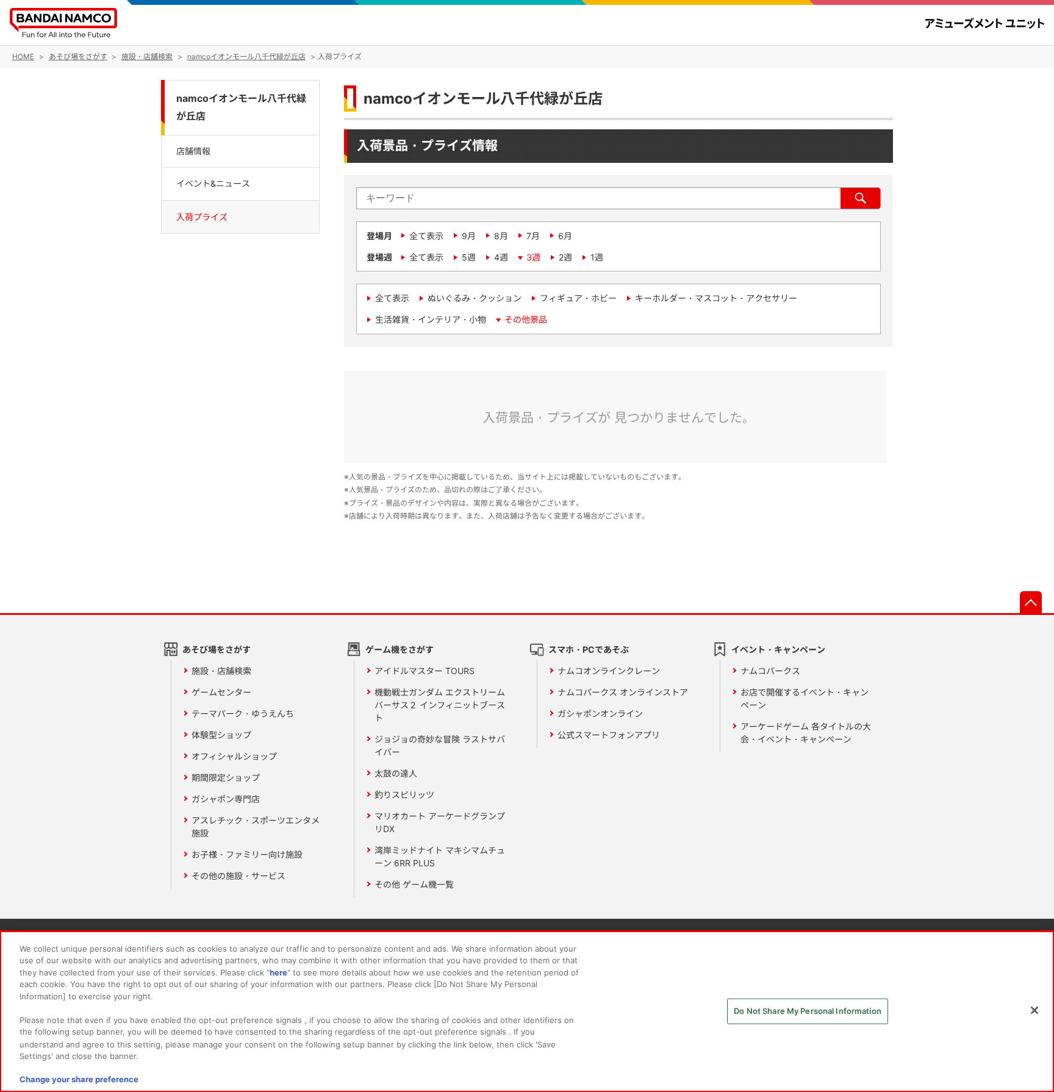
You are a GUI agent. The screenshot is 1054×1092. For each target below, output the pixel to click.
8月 (501, 236)
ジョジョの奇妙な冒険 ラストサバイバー (440, 745)
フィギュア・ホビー (578, 298)
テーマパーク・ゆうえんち (243, 713)
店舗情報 (193, 151)
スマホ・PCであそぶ (588, 649)
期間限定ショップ (226, 777)
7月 (533, 236)
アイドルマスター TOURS (425, 671)
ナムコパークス (770, 671)
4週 (501, 257)
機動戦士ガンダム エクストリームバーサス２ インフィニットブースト (440, 705)
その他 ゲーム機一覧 (414, 884)
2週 (565, 257)
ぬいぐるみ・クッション (475, 298)
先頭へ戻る (1031, 602)
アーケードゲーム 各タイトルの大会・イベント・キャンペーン (805, 732)
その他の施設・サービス (238, 876)
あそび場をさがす (216, 649)
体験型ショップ (221, 735)
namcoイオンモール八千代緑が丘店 (241, 107)
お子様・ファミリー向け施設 (247, 854)
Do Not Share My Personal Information (807, 1011)
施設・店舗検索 (221, 671)
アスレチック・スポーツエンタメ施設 (256, 826)
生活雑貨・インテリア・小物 (430, 319)
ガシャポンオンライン (600, 713)
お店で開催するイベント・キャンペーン (804, 698)
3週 (533, 257)
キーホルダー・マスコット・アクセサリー (716, 298)
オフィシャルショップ (234, 756)
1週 (596, 257)
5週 (469, 257)
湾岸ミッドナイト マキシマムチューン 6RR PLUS (440, 856)
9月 (469, 236)
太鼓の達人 (396, 773)
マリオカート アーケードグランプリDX (440, 822)
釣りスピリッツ (404, 794)
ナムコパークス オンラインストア (622, 692)
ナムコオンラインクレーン (608, 671)
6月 (565, 236)
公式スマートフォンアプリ (608, 735)
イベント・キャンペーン (778, 649)
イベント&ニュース (213, 183)
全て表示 (426, 236)
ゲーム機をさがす (399, 649)
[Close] (1034, 1010)
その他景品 (525, 319)
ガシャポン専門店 (226, 799)
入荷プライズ (202, 216)
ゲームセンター (221, 692)
